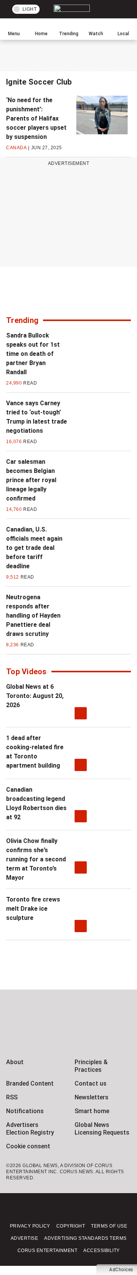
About (15, 1062)
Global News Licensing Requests (102, 1128)
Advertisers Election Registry (30, 1128)
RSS (12, 1097)
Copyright (70, 1226)
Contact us (91, 1083)
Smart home (92, 1111)
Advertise (24, 1238)
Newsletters (91, 1097)
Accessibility (101, 1250)
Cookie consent (28, 1146)
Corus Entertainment (48, 1250)
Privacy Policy (30, 1226)
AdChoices (121, 1269)
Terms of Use (109, 1226)
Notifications (25, 1111)
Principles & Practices (91, 1065)
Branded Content (30, 1083)
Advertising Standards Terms (85, 1238)
